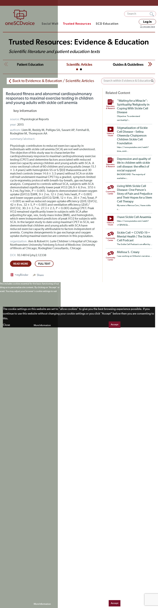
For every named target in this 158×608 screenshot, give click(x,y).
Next (150, 64)
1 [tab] (77, 69)
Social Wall (50, 23)
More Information (42, 325)
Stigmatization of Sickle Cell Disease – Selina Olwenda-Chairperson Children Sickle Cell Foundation (132, 136)
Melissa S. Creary (128, 252)
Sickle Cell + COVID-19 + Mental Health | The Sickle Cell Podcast (134, 236)
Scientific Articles (79, 64)
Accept (114, 324)
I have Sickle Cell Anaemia (134, 217)
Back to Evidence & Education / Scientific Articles (53, 81)
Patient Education (30, 64)
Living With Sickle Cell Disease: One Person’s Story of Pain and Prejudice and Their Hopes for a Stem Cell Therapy (134, 194)
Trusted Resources (77, 23)
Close (6, 325)
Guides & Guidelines (128, 64)
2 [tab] (81, 69)
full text (44, 263)
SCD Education (107, 23)
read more (20, 263)
